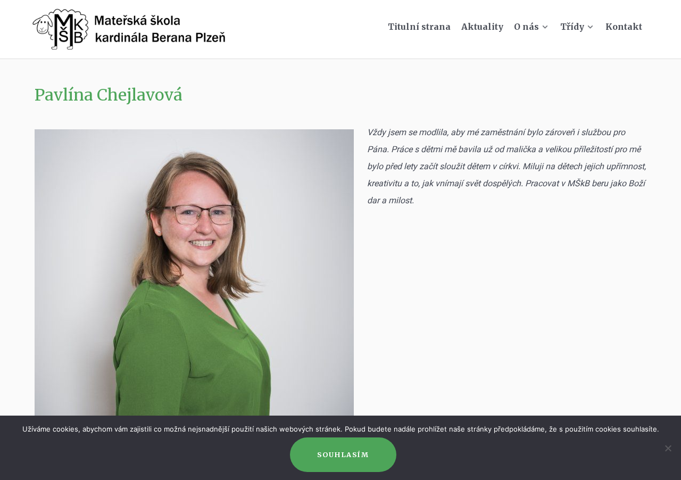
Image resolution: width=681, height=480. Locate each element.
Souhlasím (343, 454)
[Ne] (667, 448)
